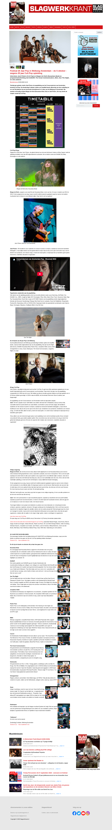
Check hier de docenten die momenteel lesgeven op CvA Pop (26, 521)
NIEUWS (28, 27)
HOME (12, 27)
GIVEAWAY (58, 27)
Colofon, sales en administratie (50, 812)
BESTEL (17, 27)
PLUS (22, 27)
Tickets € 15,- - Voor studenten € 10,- (20, 540)
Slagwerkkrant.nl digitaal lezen (18, 816)
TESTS (34, 27)
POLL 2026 (71, 27)
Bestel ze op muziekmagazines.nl (19, 812)
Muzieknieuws (14, 82)
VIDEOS (39, 27)
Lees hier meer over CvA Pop (18, 516)
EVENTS (45, 27)
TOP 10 (65, 27)
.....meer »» (61, 745)
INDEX (51, 27)
